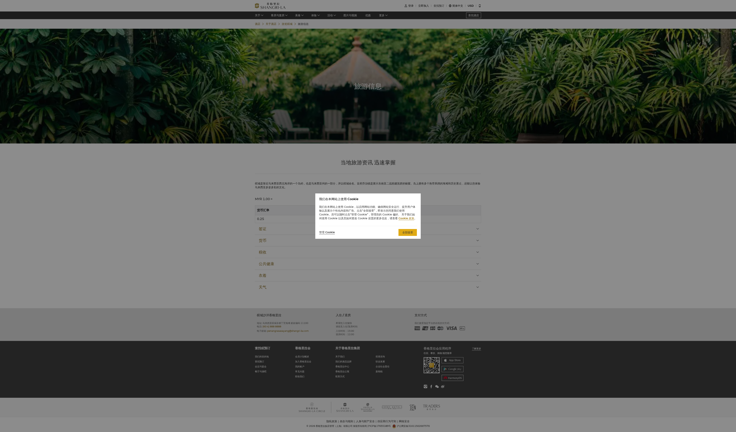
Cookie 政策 (406, 218)
